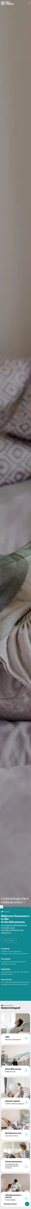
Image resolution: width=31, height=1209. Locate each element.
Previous (3, 453)
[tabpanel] (15, 459)
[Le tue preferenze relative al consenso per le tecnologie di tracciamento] (1, 906)
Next (28, 453)
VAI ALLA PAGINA (9, 940)
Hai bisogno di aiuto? (10, 1204)
